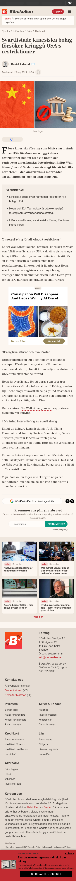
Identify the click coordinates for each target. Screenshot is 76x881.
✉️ (33, 64)
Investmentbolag (47, 714)
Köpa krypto (11, 769)
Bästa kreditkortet (14, 739)
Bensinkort (10, 754)
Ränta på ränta (13, 724)
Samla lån (44, 754)
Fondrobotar (45, 719)
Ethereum (10, 778)
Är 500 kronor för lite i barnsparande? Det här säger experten (35, 20)
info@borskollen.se (50, 657)
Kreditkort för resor (15, 744)
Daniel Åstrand (20, 64)
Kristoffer (32, 807)
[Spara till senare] (38, 72)
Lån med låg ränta (48, 749)
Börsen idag (11, 709)
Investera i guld (13, 783)
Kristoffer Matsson (15, 695)
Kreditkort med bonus (16, 749)
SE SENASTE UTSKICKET (46, 874)
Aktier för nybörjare (15, 714)
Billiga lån (44, 744)
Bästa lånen (45, 739)
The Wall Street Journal (35, 408)
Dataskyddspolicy (59, 529)
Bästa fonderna (47, 724)
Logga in (57, 11)
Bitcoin (8, 774)
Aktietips (43, 709)
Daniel (47, 807)
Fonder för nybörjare (15, 719)
